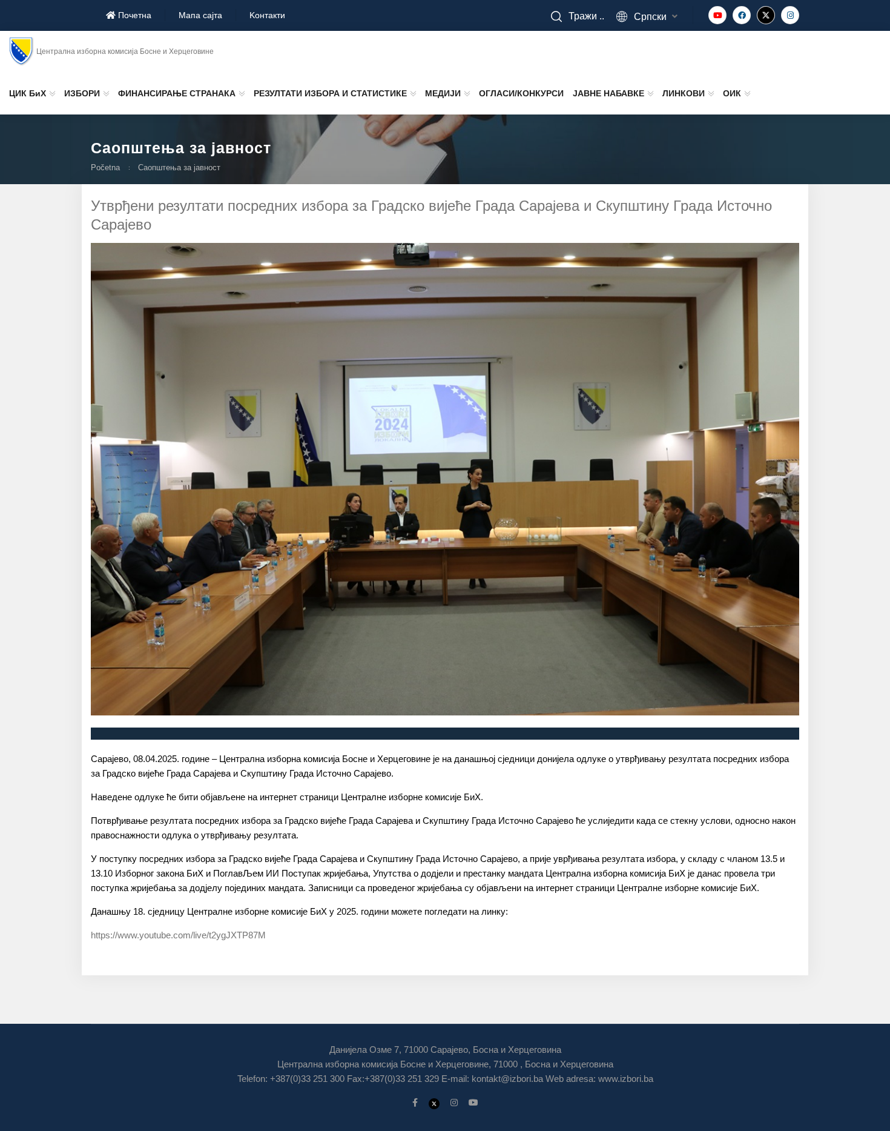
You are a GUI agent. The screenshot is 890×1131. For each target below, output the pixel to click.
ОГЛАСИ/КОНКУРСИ (521, 93)
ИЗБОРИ (82, 93)
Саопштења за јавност (179, 167)
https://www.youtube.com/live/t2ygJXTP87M (178, 935)
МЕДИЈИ (443, 93)
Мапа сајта (200, 15)
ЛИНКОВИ (683, 93)
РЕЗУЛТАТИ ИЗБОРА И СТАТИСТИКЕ (330, 93)
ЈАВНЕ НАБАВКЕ (608, 93)
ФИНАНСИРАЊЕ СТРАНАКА (177, 93)
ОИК (732, 93)
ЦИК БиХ (27, 93)
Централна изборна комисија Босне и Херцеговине (125, 51)
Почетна (133, 15)
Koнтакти (267, 15)
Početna (105, 167)
